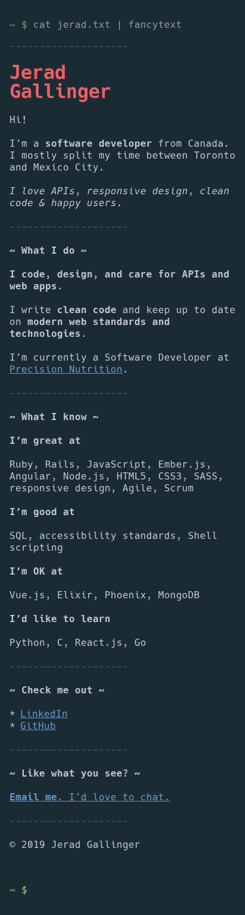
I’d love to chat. (90, 797)
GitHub (38, 726)
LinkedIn (44, 714)
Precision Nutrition (66, 369)
